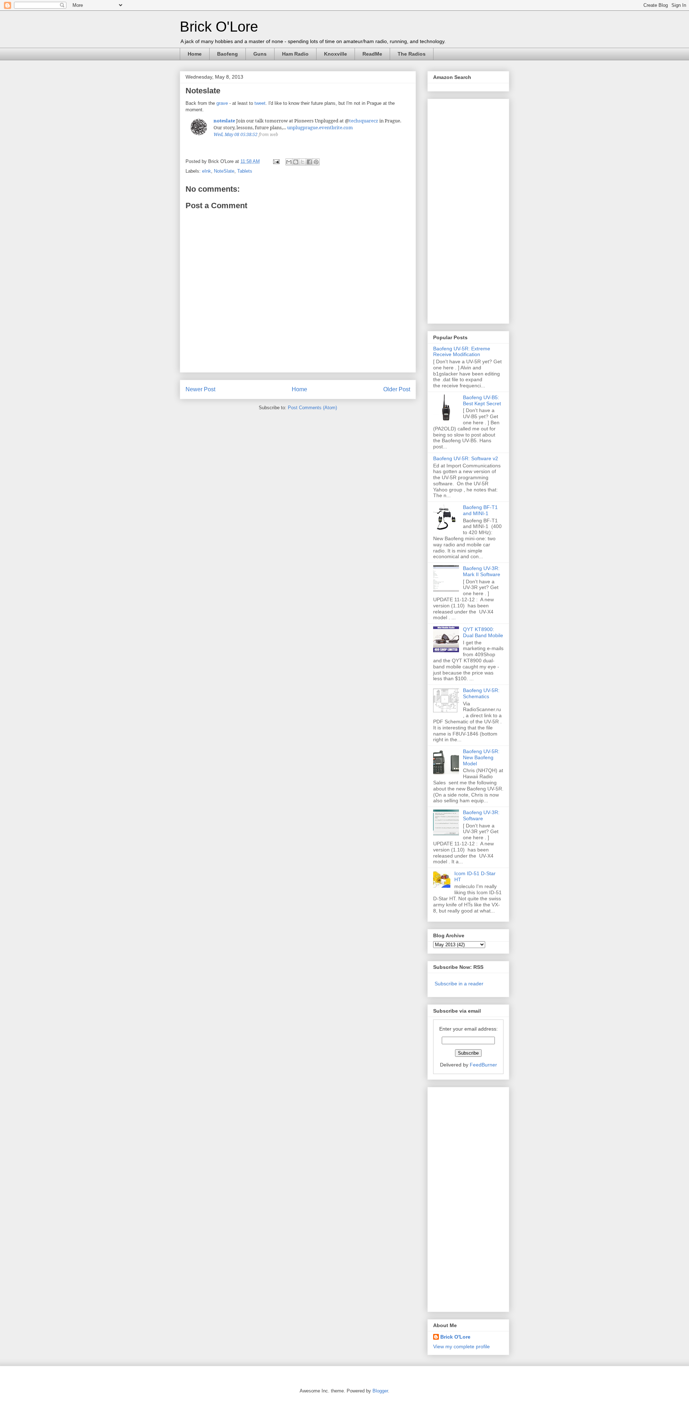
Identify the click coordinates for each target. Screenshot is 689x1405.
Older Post (396, 389)
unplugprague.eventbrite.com (320, 127)
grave (222, 103)
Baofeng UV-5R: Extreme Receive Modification (461, 352)
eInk (206, 171)
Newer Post (200, 389)
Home (195, 54)
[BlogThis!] (295, 161)
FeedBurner (483, 1065)
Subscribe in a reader (459, 983)
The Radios (412, 54)
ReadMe (372, 54)
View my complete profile (461, 1346)
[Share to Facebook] (309, 161)
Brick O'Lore (219, 26)
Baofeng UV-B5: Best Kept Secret (482, 400)
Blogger (380, 1391)
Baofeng (227, 54)
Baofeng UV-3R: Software (481, 815)
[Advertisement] (462, 209)
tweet (260, 103)
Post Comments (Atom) (312, 407)
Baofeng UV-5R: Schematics (481, 693)
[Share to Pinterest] (316, 161)
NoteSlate (224, 171)
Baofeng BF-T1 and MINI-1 (480, 510)
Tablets (244, 171)
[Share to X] (302, 161)
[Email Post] (276, 161)
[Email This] (288, 161)
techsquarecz (363, 120)
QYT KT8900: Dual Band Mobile (483, 632)
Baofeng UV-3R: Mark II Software (481, 571)
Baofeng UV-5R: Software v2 (465, 458)
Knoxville (335, 54)
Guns (260, 54)
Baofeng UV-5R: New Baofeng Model (481, 757)
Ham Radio (295, 54)
